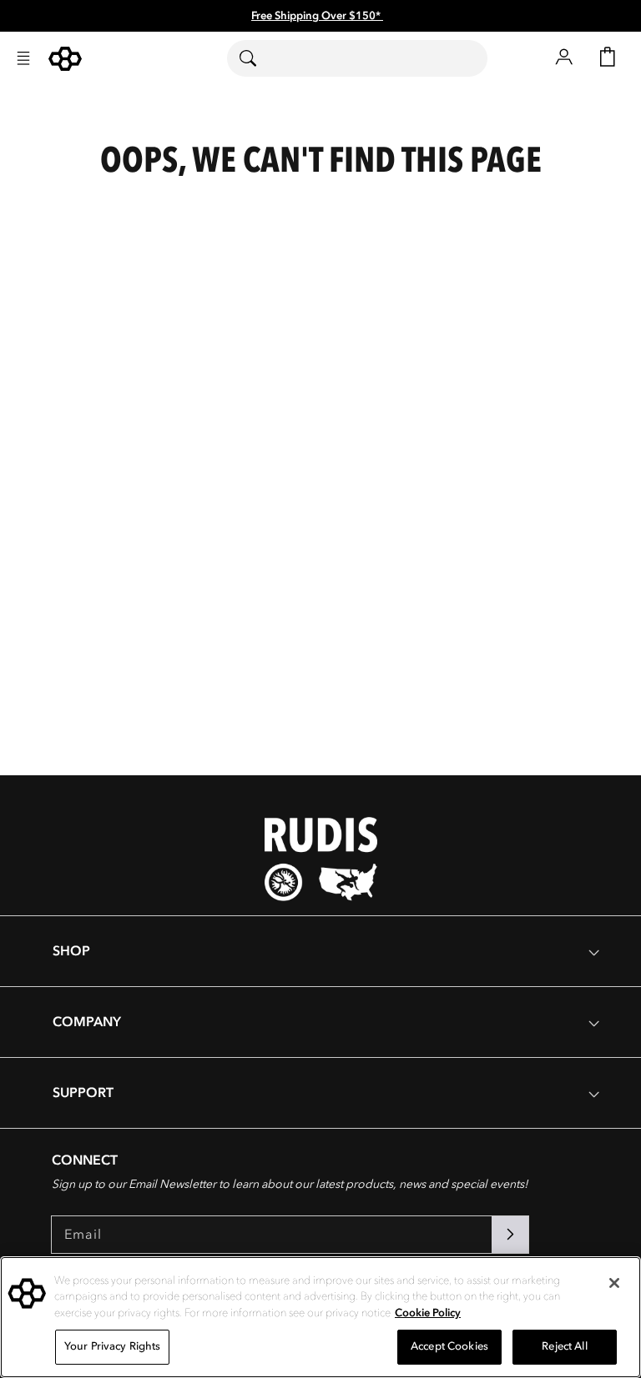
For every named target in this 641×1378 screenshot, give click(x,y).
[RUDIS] (65, 59)
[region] (320, 1317)
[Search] (258, 58)
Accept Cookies (449, 1346)
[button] (23, 58)
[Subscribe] (510, 1234)
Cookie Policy (428, 1312)
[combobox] (357, 58)
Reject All (564, 1346)
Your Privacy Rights (112, 1346)
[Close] (614, 1283)
